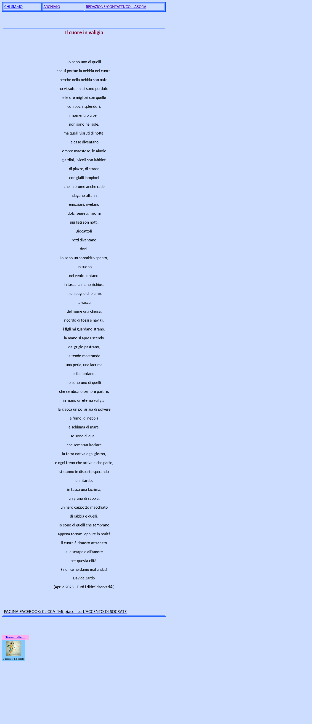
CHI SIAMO (13, 7)
